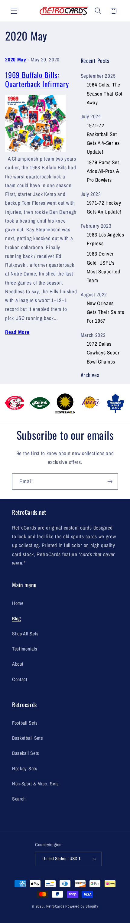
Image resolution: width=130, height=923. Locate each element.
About (17, 663)
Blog (16, 618)
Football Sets (25, 722)
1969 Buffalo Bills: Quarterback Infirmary (37, 79)
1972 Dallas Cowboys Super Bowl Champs (103, 352)
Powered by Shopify (81, 906)
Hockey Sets (24, 768)
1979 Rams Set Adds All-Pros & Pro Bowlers (103, 171)
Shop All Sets (25, 633)
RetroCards (55, 906)
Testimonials (24, 648)
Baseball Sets (25, 753)
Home (18, 603)
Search (19, 798)
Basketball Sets (27, 738)
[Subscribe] (110, 481)
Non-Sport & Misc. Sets (35, 783)
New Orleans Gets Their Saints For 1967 (105, 312)
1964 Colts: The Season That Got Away (104, 93)
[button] (14, 10)
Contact (20, 679)
